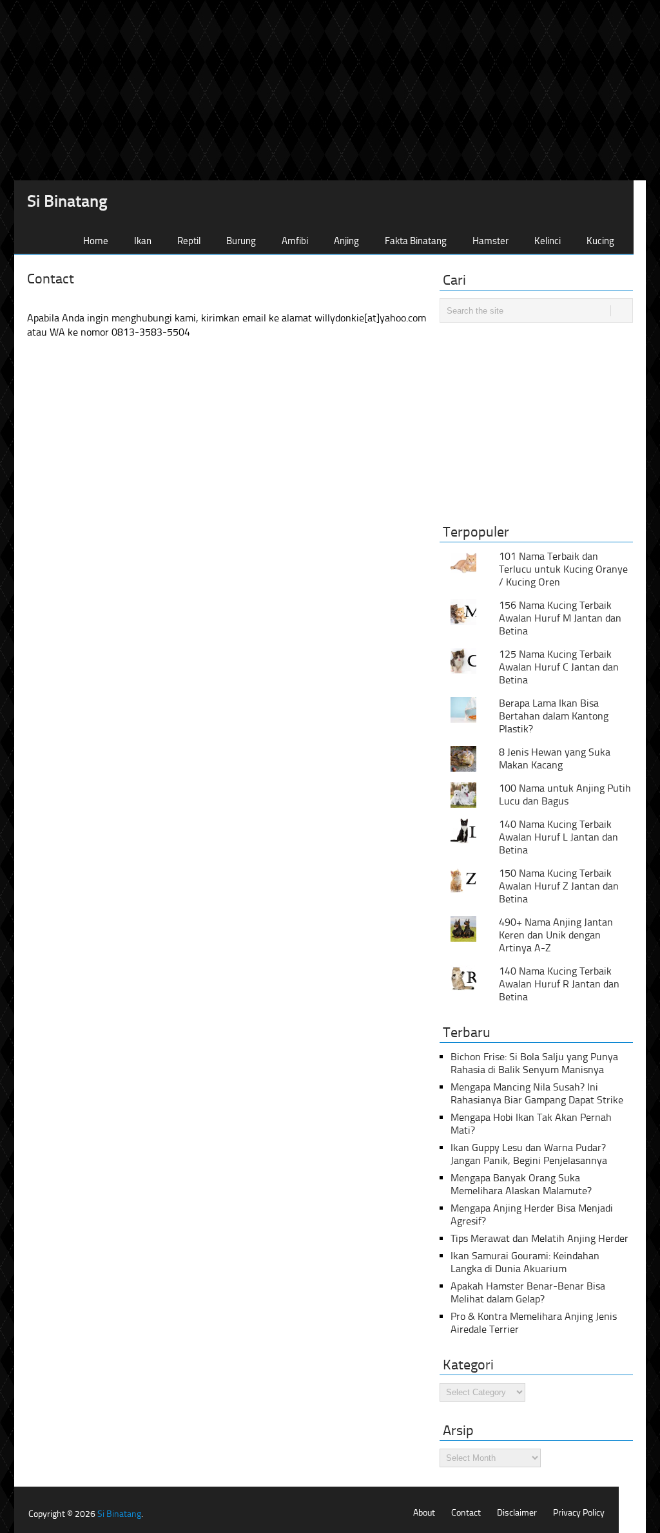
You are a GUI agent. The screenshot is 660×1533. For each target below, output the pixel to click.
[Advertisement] (330, 90)
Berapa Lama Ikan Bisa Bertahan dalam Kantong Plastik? (553, 716)
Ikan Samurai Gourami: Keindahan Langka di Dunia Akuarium (525, 1262)
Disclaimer (517, 1512)
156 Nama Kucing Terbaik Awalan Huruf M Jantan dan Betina (560, 618)
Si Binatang (67, 201)
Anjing (346, 241)
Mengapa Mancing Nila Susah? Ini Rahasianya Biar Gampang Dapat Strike (537, 1093)
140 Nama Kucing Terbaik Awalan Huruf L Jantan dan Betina (558, 837)
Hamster (490, 241)
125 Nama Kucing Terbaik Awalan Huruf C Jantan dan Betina (559, 667)
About (424, 1512)
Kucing (600, 241)
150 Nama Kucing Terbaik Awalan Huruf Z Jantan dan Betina (559, 886)
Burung (241, 241)
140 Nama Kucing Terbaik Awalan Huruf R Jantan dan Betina (559, 984)
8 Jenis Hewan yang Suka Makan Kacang (554, 758)
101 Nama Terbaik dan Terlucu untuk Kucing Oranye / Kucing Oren (563, 569)
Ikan (142, 241)
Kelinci (547, 241)
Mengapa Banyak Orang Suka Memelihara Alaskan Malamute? (521, 1184)
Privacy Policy (579, 1512)
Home (95, 241)
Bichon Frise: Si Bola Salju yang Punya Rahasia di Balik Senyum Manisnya (534, 1063)
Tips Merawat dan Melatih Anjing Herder (539, 1238)
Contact (466, 1512)
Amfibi (295, 241)
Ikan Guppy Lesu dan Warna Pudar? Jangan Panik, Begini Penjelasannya (529, 1153)
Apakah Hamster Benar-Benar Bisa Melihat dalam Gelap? (528, 1292)
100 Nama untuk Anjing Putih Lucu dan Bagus (565, 794)
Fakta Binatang (416, 241)
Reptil (188, 241)
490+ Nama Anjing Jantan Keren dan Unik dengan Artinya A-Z (556, 935)
